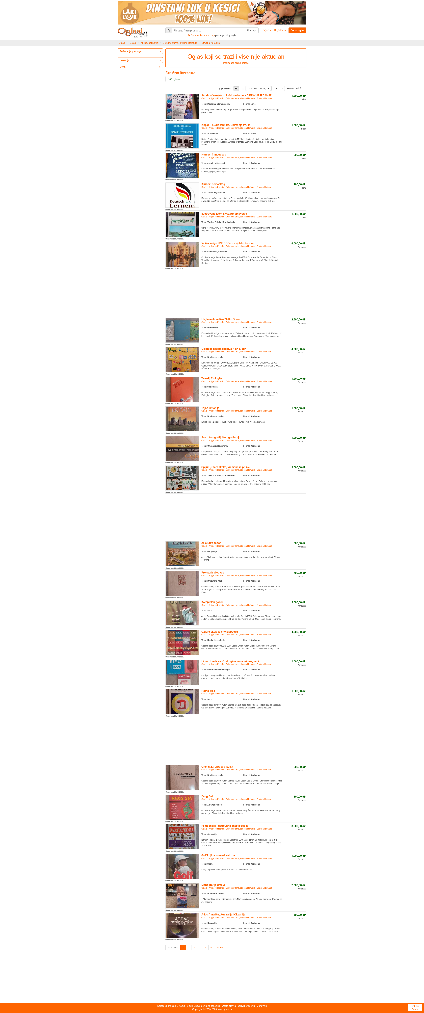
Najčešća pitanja (166, 1005)
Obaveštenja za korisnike (207, 1005)
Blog (189, 1005)
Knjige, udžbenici (150, 42)
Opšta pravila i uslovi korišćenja (238, 1005)
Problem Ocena (415, 1007)
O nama (181, 1005)
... (200, 947)
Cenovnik (262, 1005)
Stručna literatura (211, 42)
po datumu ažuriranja (258, 88)
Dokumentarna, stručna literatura (180, 42)
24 (274, 88)
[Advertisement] (235, 293)
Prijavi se (267, 30)
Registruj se (280, 30)
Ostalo (133, 42)
